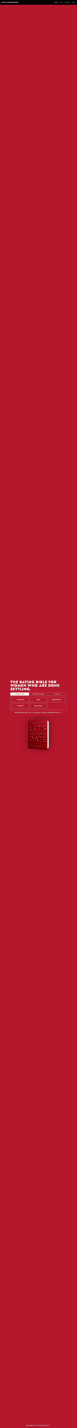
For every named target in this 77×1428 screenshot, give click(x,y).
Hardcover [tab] (20, 694)
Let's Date (10, 2)
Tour (61, 2)
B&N (38, 700)
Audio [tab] (57, 694)
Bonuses (68, 2)
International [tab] (38, 694)
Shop (73, 2)
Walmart (38, 706)
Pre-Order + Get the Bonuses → (38, 1425)
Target (20, 706)
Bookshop (56, 700)
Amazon (20, 700)
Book (56, 2)
